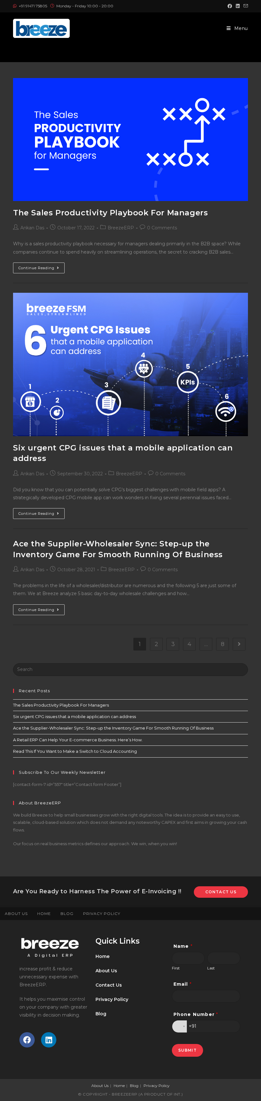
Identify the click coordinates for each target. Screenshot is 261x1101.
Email (182, 984)
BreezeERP (121, 228)
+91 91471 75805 (33, 6)
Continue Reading (41, 266)
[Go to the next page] (239, 644)
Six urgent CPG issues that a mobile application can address (74, 716)
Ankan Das (32, 228)
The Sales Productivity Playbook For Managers (110, 212)
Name (183, 946)
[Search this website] (130, 669)
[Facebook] (27, 1039)
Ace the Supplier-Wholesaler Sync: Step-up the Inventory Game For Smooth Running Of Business (113, 727)
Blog (67, 913)
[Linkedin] (48, 1039)
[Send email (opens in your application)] (245, 6)
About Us (16, 913)
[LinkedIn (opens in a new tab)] (238, 6)
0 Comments (162, 228)
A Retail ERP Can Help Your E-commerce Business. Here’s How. (78, 739)
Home (44, 913)
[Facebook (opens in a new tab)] (230, 6)
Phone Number (195, 1014)
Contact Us (221, 891)
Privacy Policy (101, 913)
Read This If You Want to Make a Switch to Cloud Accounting (75, 751)
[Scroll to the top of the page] (253, 913)
